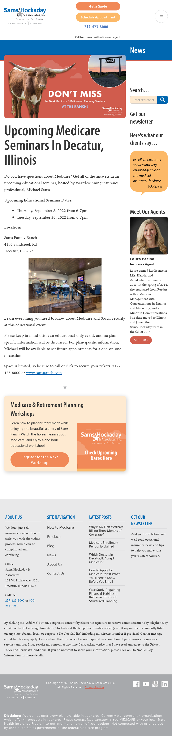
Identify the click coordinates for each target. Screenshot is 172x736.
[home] (27, 16)
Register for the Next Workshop (39, 460)
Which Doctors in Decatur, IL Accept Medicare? (101, 558)
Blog (50, 545)
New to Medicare (60, 527)
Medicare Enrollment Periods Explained (103, 544)
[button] (161, 16)
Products (54, 536)
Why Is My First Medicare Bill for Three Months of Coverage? (106, 530)
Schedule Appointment (98, 17)
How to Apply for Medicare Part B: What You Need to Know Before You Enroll (104, 576)
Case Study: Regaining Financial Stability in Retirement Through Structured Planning (104, 595)
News (51, 555)
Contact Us (55, 573)
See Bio (141, 340)
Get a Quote (98, 6)
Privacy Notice (94, 687)
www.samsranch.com (44, 373)
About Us (54, 564)
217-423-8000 (96, 27)
